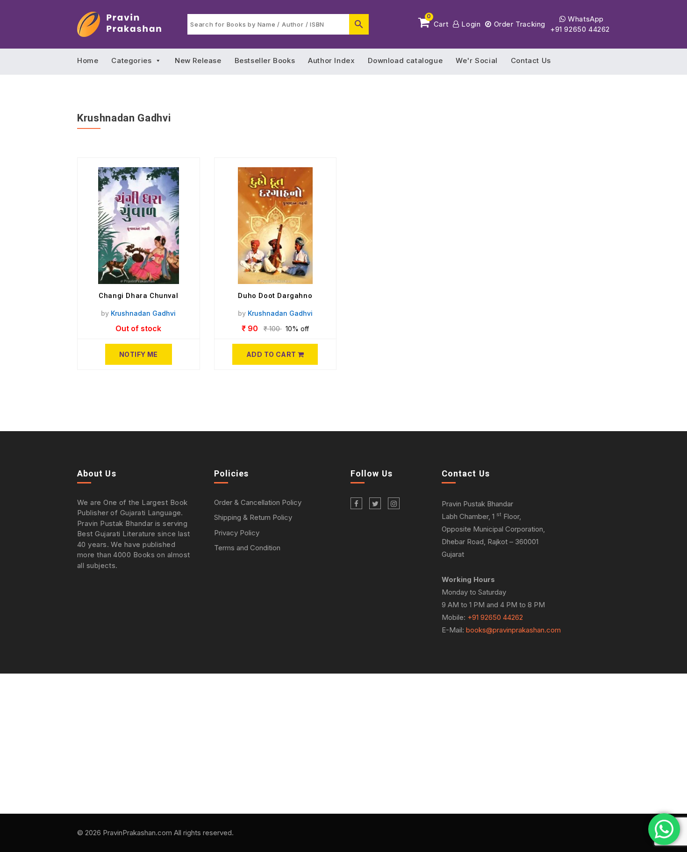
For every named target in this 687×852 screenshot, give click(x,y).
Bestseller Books (265, 60)
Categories (131, 60)
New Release (198, 60)
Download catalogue (405, 60)
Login (469, 24)
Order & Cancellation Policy (257, 502)
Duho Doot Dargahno (275, 295)
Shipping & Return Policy (253, 517)
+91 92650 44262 (580, 29)
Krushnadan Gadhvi (143, 313)
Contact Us (531, 60)
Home (87, 60)
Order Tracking (518, 24)
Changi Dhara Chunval (138, 295)
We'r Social (477, 60)
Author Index (331, 60)
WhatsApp (585, 18)
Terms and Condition (247, 547)
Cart (437, 22)
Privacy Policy (236, 532)
